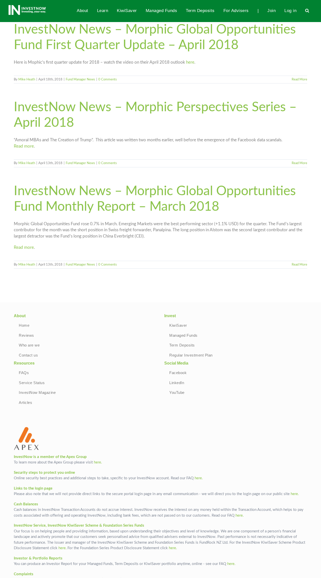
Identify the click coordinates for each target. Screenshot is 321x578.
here (190, 62)
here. (98, 462)
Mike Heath (26, 79)
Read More (299, 79)
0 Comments (107, 79)
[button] (307, 10)
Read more (24, 146)
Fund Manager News (80, 79)
